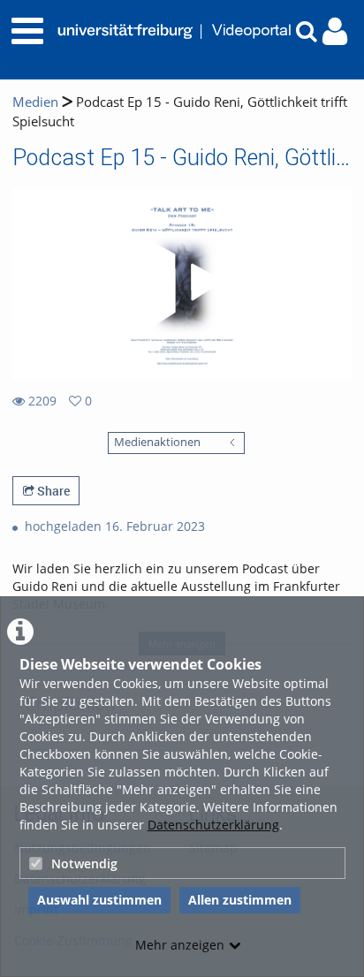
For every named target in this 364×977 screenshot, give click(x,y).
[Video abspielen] (182, 284)
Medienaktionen (157, 442)
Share (52, 490)
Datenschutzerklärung (213, 824)
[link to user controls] (335, 31)
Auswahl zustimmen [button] (99, 899)
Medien (35, 102)
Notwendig (84, 863)
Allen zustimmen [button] (240, 899)
